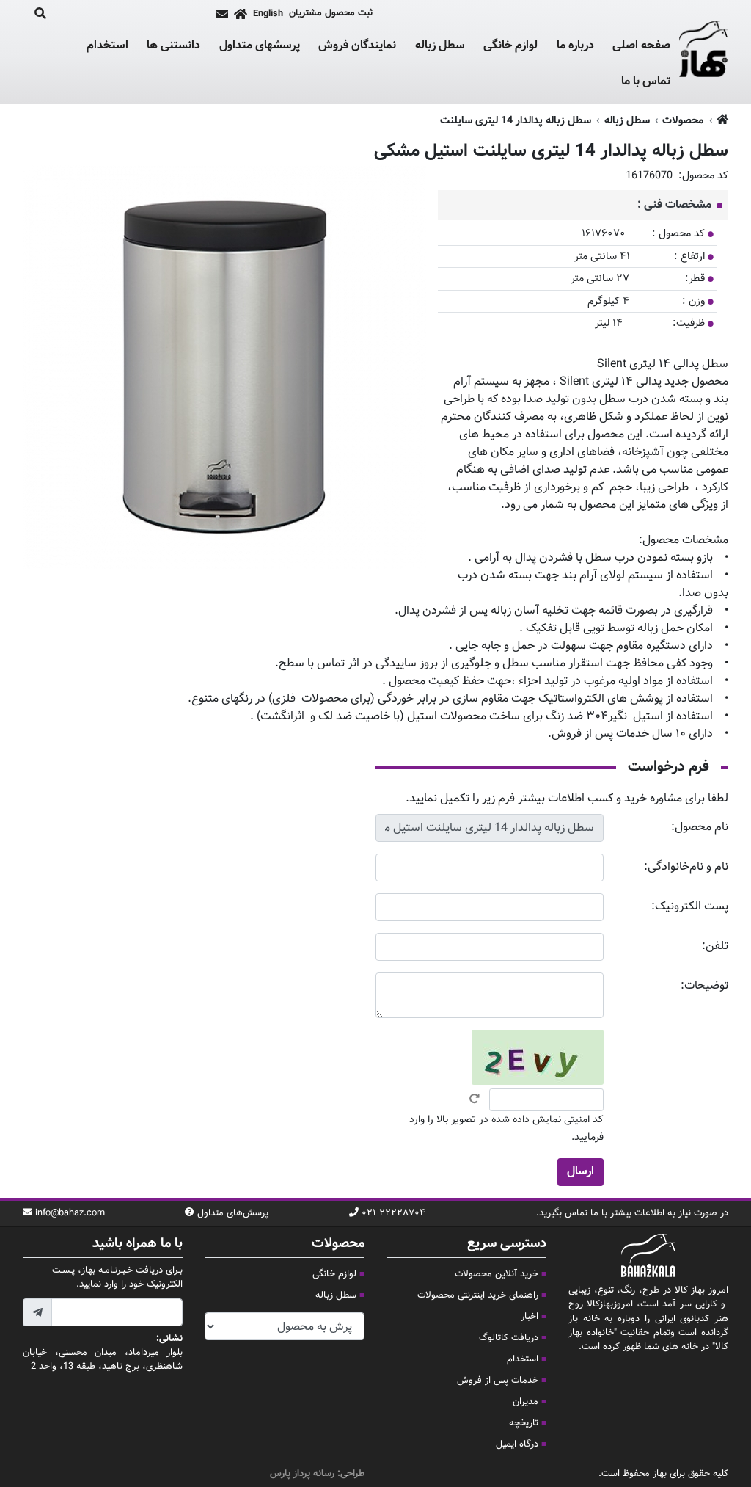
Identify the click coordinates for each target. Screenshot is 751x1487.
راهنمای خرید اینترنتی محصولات (477, 1295)
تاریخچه (523, 1423)
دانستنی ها (173, 46)
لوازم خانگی (510, 46)
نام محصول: (699, 827)
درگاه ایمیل (517, 1444)
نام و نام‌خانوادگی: (686, 867)
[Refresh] (474, 1099)
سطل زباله (440, 46)
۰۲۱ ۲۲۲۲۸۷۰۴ (393, 1214)
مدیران (525, 1402)
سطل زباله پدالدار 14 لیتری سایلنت (515, 120)
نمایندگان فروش (357, 46)
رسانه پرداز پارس (302, 1473)
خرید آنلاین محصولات (496, 1274)
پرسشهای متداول (259, 46)
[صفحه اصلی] (240, 14)
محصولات (682, 120)
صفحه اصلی (641, 46)
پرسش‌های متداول (232, 1214)
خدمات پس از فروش (497, 1380)
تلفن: (715, 946)
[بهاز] (703, 52)
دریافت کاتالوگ (508, 1338)
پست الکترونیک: (689, 907)
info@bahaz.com (70, 1214)
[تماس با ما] (222, 14)
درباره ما (575, 46)
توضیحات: (704, 986)
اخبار (529, 1316)
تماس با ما (645, 82)
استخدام (107, 46)
